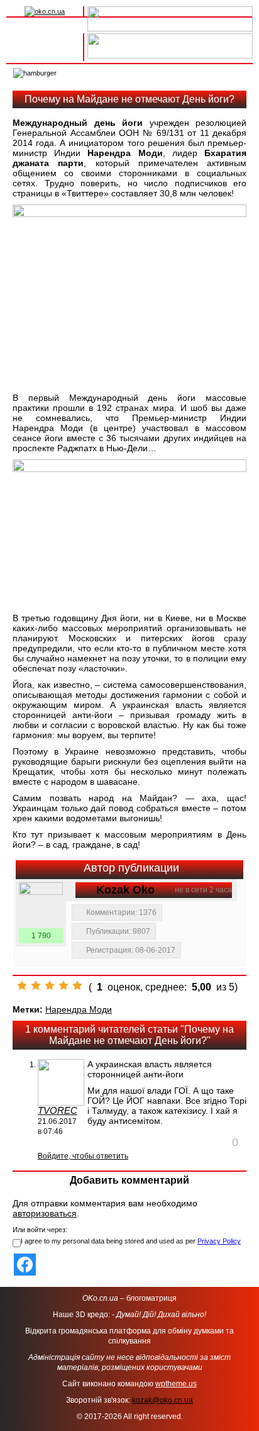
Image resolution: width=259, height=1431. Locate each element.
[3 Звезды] (49, 985)
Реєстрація (45, 53)
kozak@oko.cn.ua (162, 1400)
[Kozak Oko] (41, 904)
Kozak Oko (125, 890)
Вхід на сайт (44, 40)
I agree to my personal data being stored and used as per (131, 1241)
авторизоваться (45, 1213)
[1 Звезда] (22, 985)
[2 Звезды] (36, 985)
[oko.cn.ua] (45, 11)
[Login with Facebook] (25, 1265)
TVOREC (57, 1110)
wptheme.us (176, 1383)
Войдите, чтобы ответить (83, 1156)
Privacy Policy (219, 1241)
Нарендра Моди (78, 1009)
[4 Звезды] (63, 985)
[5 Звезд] (77, 985)
